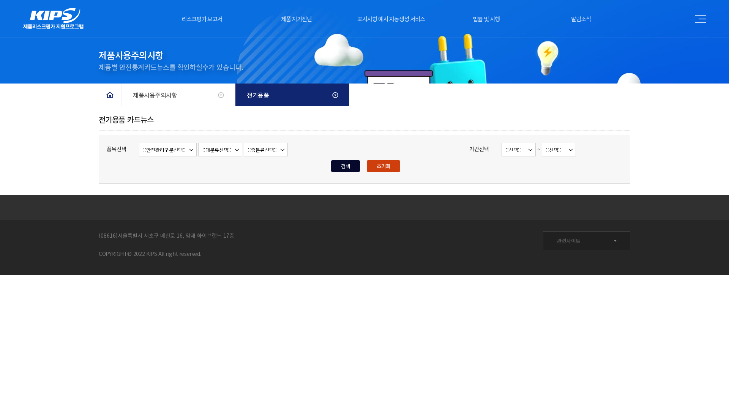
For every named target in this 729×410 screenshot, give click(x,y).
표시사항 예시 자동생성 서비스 (391, 18)
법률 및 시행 (486, 18)
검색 (345, 166)
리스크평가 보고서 (201, 18)
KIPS (53, 19)
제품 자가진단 (296, 18)
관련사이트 (569, 240)
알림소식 (581, 18)
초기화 (383, 166)
